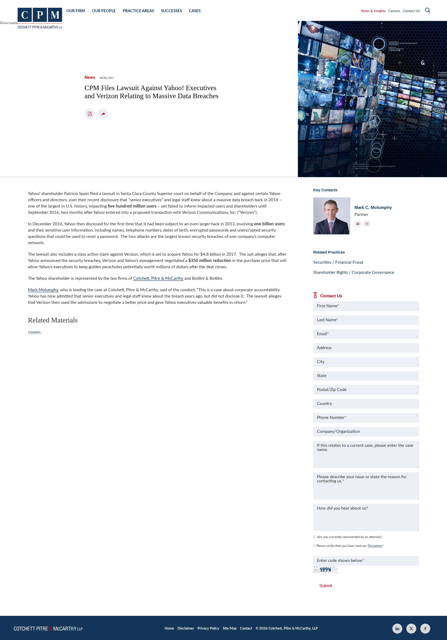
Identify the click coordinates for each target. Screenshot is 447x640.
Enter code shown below (340, 561)
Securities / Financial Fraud (338, 262)
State (322, 376)
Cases (195, 11)
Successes (171, 11)
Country (324, 404)
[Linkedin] (397, 629)
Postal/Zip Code (332, 390)
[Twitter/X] (411, 629)
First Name (328, 306)
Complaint (34, 332)
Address (324, 348)
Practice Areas (138, 11)
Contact (246, 628)
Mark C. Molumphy (373, 207)
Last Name (327, 320)
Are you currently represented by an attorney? (349, 537)
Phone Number (331, 418)
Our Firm (75, 11)
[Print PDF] (90, 114)
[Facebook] (425, 629)
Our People (104, 11)
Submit (325, 586)
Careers (394, 11)
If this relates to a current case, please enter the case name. (365, 447)
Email (323, 334)
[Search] (427, 10)
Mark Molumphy (43, 290)
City (320, 362)
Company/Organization (338, 432)
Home (169, 628)
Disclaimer (375, 546)
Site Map (230, 628)
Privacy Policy (208, 628)
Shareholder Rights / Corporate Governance (353, 272)
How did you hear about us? (342, 508)
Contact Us (411, 11)
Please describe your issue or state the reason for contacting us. (361, 479)
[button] (103, 114)
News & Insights (373, 11)
